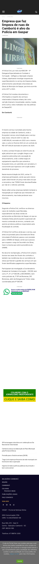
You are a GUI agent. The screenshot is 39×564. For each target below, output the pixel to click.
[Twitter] (10, 505)
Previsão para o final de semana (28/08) (15, 455)
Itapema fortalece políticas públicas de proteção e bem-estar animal (18, 467)
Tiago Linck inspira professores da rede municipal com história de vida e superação (19, 460)
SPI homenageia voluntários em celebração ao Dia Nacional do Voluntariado (18, 443)
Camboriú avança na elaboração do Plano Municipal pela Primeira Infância (18, 450)
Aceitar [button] (20, 561)
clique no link (14, 554)
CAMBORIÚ (10, 17)
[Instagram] (7, 505)
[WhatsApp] (14, 505)
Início (3, 17)
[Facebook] (3, 505)
